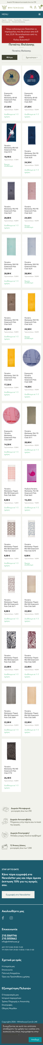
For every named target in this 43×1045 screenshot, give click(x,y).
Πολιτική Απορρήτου (11, 973)
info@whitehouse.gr (10, 941)
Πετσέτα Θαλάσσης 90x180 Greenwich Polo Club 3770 (11, 770)
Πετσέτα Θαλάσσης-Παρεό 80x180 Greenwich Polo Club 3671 (11, 603)
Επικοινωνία (7, 969)
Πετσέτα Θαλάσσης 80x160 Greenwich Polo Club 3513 (11, 149)
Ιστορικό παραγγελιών (11, 998)
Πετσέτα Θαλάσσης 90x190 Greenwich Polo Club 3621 (11, 210)
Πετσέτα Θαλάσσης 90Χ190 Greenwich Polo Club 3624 (31, 265)
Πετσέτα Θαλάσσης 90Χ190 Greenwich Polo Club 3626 (31, 321)
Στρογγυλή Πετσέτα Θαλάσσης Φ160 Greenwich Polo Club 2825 (10, 97)
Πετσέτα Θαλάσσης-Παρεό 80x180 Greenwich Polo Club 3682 (11, 658)
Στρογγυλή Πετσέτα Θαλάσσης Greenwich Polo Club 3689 (10, 435)
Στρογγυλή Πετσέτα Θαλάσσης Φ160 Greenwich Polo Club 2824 (30, 97)
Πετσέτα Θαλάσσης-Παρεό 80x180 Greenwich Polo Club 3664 (11, 492)
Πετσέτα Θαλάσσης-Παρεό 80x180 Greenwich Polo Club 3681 (31, 603)
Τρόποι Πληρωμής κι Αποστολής (16, 1001)
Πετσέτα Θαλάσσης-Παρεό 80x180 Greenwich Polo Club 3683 (31, 658)
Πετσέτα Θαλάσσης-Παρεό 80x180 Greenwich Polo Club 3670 (31, 547)
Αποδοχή (35, 1039)
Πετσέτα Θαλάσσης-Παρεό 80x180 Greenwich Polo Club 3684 (11, 714)
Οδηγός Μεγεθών (9, 1008)
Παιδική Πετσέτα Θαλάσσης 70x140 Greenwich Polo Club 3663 (31, 492)
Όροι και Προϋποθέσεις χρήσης (16, 976)
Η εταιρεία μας (8, 966)
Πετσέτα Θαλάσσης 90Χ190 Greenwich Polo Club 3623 (11, 265)
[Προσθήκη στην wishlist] (14, 89)
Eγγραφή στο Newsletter (18, 894)
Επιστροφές (7, 1005)
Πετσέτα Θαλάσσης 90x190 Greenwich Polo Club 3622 (31, 210)
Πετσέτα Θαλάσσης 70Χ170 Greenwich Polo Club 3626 (11, 376)
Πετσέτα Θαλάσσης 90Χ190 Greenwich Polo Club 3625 (11, 321)
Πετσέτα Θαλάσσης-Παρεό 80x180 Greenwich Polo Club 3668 (11, 547)
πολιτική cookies (10, 1034)
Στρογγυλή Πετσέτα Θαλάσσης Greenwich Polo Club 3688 (30, 377)
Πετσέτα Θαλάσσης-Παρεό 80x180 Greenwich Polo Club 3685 (31, 714)
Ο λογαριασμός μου (10, 994)
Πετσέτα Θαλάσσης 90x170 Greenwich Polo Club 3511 (31, 434)
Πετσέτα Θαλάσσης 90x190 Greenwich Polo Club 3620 (31, 154)
